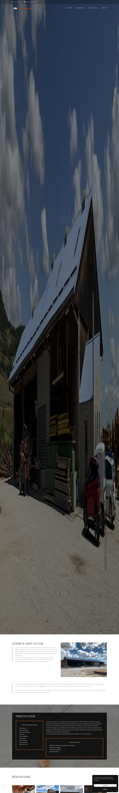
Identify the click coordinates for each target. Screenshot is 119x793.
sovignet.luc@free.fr (31, 2)
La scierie (68, 8)
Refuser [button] (105, 789)
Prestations (80, 8)
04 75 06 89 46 (18, 2)
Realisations (92, 8)
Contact (104, 8)
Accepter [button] (105, 785)
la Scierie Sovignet (73, 734)
